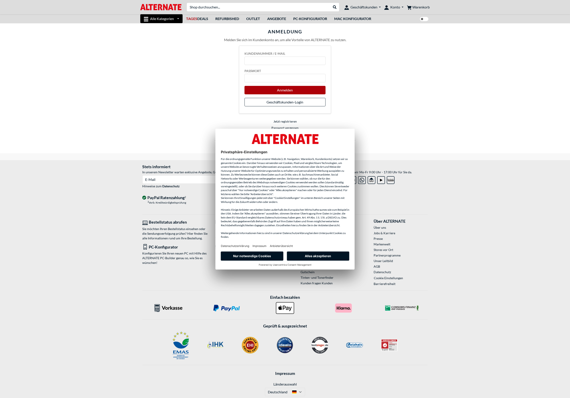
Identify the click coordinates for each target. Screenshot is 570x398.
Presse (378, 238)
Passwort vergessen (285, 128)
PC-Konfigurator (310, 18)
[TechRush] (371, 179)
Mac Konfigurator (352, 18)
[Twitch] (391, 179)
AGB (377, 266)
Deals (197, 18)
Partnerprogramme (387, 255)
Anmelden (285, 90)
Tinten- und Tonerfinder (317, 277)
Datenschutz (171, 186)
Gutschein (308, 272)
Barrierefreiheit (384, 284)
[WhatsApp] (362, 179)
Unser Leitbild (383, 261)
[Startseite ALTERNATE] (160, 6)
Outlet (253, 18)
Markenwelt (382, 244)
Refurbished (227, 18)
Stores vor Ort (383, 250)
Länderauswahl (285, 384)
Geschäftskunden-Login (285, 102)
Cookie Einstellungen (388, 278)
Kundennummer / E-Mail (264, 53)
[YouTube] (381, 179)
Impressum (285, 373)
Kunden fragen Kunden (317, 283)
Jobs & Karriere (384, 233)
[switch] (424, 19)
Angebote (276, 18)
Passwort (252, 71)
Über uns (380, 227)
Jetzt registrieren (285, 121)
